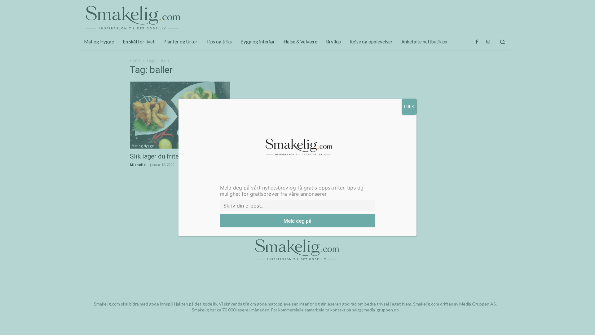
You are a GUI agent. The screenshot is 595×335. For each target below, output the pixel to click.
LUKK (409, 106)
